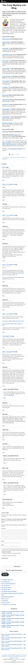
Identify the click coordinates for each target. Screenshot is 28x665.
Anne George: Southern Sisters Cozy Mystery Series (13, 320)
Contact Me (12, 657)
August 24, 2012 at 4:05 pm (7, 390)
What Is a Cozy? (5, 598)
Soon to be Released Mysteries (8, 583)
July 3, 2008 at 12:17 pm (6, 244)
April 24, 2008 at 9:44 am (6, 205)
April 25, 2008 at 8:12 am (6, 216)
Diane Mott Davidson (11, 144)
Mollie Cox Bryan (6, 42)
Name (2, 541)
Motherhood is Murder (7, 123)
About (17, 657)
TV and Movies (4, 600)
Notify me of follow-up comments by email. (11, 553)
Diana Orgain (5, 95)
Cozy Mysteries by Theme (16, 148)
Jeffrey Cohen (14, 134)
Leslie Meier (5, 87)
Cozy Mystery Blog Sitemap (13, 656)
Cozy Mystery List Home (7, 654)
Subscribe (5, 574)
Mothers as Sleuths (6, 142)
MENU (5, 1)
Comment (3, 528)
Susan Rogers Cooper (7, 54)
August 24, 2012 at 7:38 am (6, 368)
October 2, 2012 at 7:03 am (6, 469)
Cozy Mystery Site (5, 581)
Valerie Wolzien (5, 116)
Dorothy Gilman (6, 68)
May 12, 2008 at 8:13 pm (6, 227)
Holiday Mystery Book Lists (7, 596)
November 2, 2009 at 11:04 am (7, 315)
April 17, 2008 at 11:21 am (6, 168)
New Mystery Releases (6, 587)
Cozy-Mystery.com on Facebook (8, 604)
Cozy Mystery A (21, 273)
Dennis (4, 167)
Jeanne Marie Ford (7, 336)
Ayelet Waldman (6, 109)
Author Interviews (5, 602)
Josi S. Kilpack (5, 81)
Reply (3, 180)
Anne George (5, 60)
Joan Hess (20, 144)
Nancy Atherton (5, 38)
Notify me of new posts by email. (9, 555)
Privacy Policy (22, 656)
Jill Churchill (5, 48)
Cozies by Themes (5, 585)
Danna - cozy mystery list (8, 184)
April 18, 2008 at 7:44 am (6, 185)
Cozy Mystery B (10, 274)
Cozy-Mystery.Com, (17, 659)
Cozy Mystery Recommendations (8, 591)
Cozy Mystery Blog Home (7, 579)
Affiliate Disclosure (16, 654)
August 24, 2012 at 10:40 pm (6, 415)
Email (2, 545)
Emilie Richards (5, 99)
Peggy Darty (7, 270)
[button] (2, 1)
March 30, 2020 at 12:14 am (6, 500)
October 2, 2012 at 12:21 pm (7, 484)
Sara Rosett (5, 104)
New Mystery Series (5, 589)
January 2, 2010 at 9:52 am (6, 337)
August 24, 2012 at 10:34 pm (6, 404)
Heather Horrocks (6, 76)
